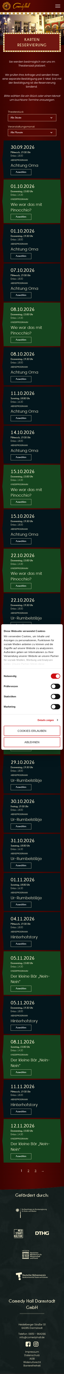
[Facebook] (29, 1344)
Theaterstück (15, 112)
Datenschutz (32, 1355)
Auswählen (21, 172)
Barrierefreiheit (32, 1365)
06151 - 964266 (37, 1334)
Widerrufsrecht (32, 1362)
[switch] (55, 686)
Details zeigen (46, 720)
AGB (32, 1359)
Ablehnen (32, 742)
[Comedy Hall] (21, 6)
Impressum (32, 1352)
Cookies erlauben (32, 730)
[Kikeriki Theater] (6, 6)
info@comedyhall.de (32, 1337)
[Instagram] (35, 1344)
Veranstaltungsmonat (21, 127)
